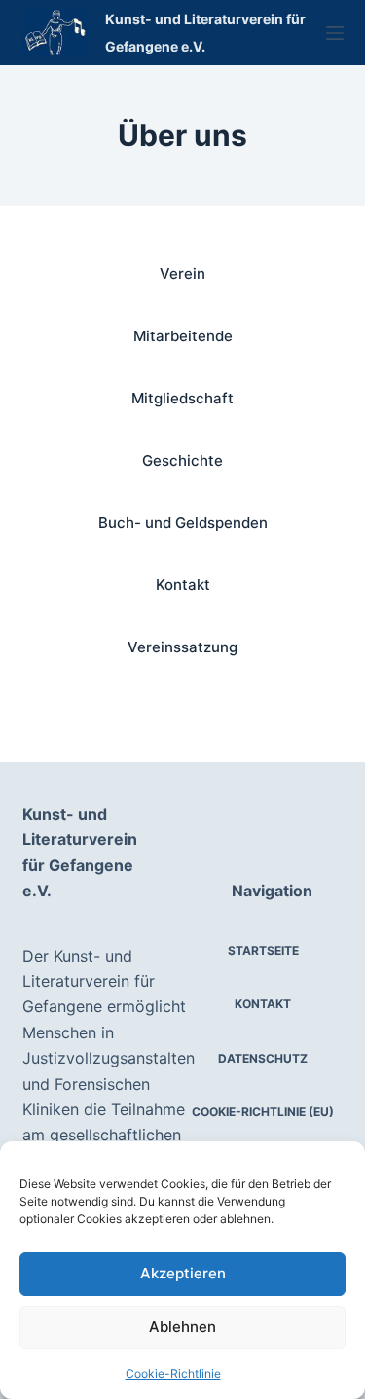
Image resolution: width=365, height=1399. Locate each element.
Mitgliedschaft (182, 398)
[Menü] (335, 33)
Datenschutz (263, 1058)
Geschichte (182, 460)
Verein (182, 273)
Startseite (263, 950)
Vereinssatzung (182, 647)
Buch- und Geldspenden (183, 522)
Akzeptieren (183, 1273)
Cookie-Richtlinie (173, 1373)
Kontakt (183, 585)
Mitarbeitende (183, 336)
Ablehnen (182, 1326)
